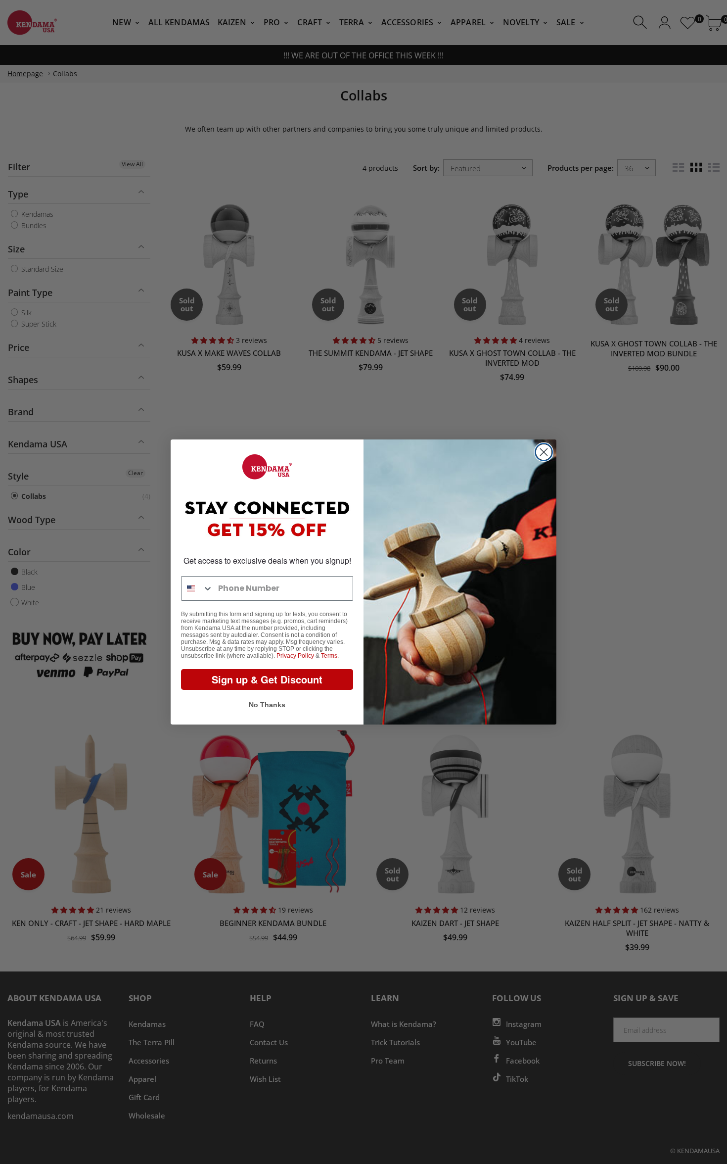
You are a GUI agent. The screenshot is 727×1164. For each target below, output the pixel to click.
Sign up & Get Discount (267, 679)
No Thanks (267, 705)
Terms (329, 655)
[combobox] (197, 588)
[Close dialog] (543, 452)
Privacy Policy (295, 655)
